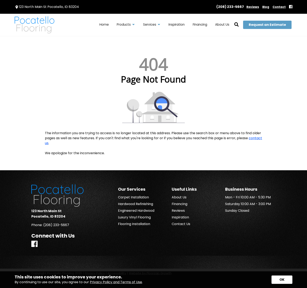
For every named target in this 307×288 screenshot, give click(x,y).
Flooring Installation (134, 224)
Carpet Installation (133, 197)
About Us (179, 197)
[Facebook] (290, 7)
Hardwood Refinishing (135, 204)
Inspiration (180, 217)
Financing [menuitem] (200, 24)
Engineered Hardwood (136, 210)
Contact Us (181, 224)
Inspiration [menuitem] (177, 24)
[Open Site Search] (236, 24)
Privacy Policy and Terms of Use (116, 282)
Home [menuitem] (104, 24)
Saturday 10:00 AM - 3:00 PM (248, 204)
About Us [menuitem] (222, 24)
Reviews (178, 210)
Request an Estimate (267, 24)
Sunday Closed (237, 210)
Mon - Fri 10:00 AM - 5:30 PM (248, 197)
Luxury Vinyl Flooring (134, 217)
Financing (179, 204)
